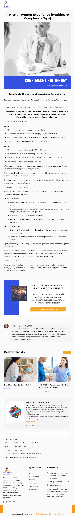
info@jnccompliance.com (59, 482)
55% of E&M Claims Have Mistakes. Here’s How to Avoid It (53, 386)
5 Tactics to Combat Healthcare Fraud (17, 446)
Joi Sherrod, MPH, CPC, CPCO (22, 326)
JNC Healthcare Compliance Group (49, 514)
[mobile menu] (71, 4)
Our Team (33, 483)
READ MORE (30, 422)
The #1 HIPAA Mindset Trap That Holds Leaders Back (21, 457)
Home (31, 473)
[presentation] (65, 352)
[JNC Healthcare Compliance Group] (6, 4)
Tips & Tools (33, 486)
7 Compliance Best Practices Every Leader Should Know (22, 443)
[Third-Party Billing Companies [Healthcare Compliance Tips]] (1, 509)
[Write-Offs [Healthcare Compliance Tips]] (73, 509)
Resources (33, 490)
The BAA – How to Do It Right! (17, 385)
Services (32, 480)
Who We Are (34, 476)
